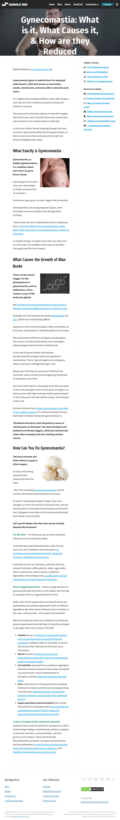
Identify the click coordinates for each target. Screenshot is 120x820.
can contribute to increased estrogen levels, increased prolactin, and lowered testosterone (37, 553)
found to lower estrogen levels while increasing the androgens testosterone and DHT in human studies (43, 657)
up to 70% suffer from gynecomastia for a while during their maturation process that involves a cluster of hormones (41, 230)
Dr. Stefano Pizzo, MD (41, 69)
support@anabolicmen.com (95, 801)
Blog (59, 4)
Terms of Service (51, 795)
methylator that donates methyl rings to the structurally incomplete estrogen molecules (42, 639)
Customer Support (14, 800)
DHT (15, 319)
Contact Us (10, 795)
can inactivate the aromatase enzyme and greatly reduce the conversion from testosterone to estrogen (43, 710)
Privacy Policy (49, 800)
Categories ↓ (92, 4)
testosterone (57, 315)
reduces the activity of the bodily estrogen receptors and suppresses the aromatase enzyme (42, 695)
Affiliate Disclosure (52, 791)
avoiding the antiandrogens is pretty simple (34, 751)
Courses (107, 4)
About (68, 4)
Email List (78, 4)
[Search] (116, 4)
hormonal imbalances (46, 489)
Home (52, 4)
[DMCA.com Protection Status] (92, 788)
